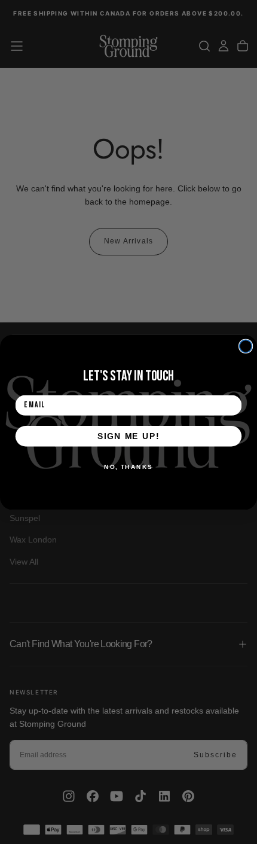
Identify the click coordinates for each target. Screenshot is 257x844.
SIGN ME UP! (128, 435)
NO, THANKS (128, 466)
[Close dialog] (246, 346)
